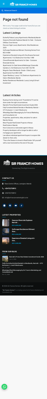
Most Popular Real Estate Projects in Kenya (17, 123)
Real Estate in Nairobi (10, 125)
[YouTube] (16, 205)
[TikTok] (21, 205)
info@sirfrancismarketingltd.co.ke (16, 198)
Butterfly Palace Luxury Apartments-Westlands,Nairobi (22, 37)
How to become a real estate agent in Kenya (18, 128)
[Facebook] (10, 205)
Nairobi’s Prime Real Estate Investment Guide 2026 (20, 105)
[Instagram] (4, 205)
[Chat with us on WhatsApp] (4, 387)
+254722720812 (10, 188)
